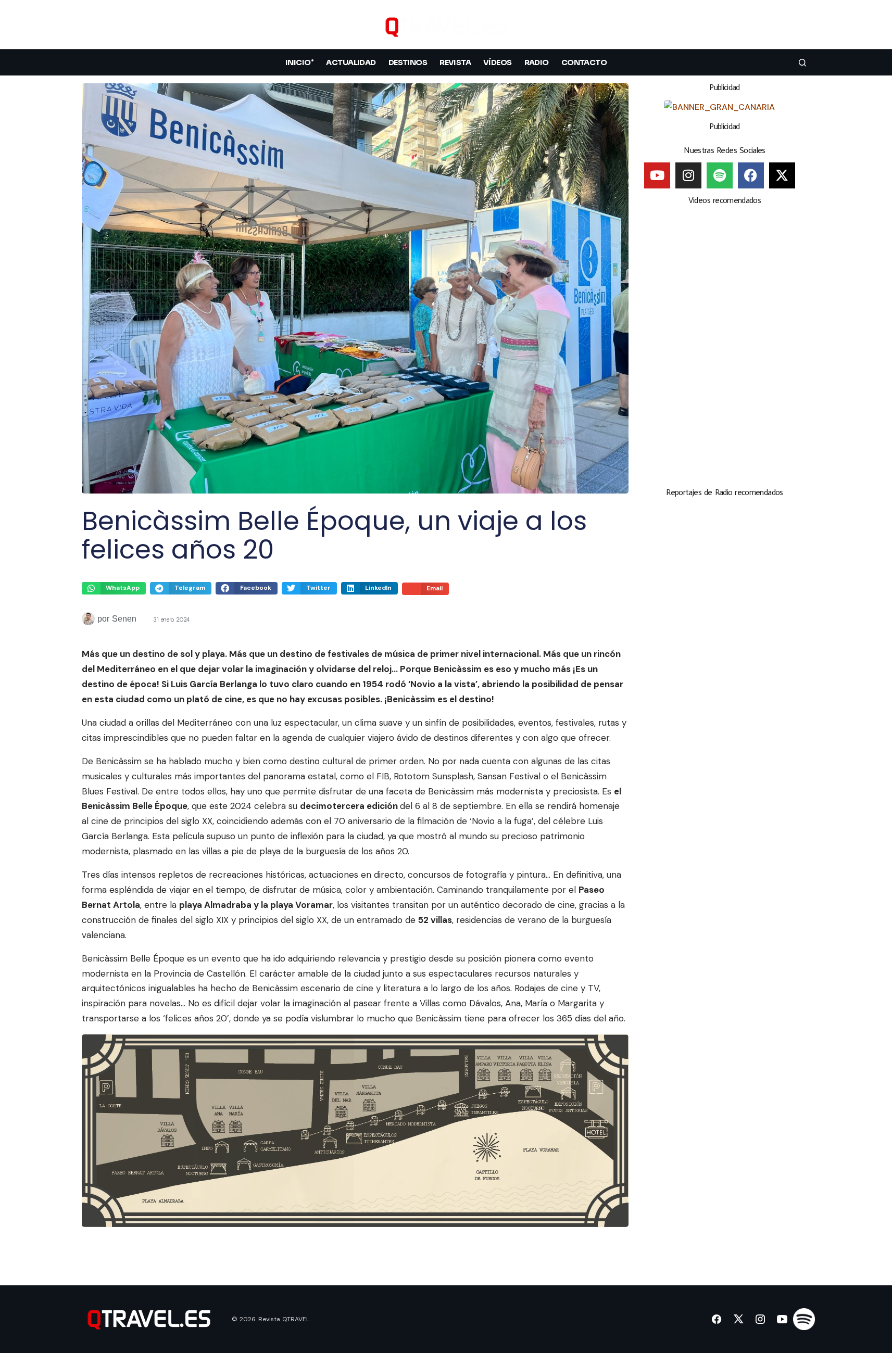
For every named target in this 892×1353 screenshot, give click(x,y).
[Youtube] (657, 175)
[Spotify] (720, 175)
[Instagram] (688, 175)
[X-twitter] (782, 175)
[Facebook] (751, 175)
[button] (802, 26)
